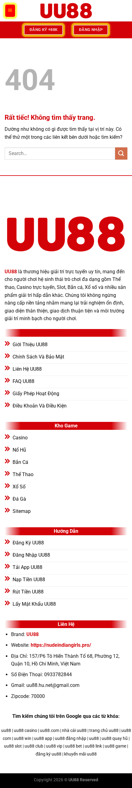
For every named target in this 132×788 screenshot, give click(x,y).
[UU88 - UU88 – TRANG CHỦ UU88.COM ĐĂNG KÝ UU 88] (66, 10)
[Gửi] (121, 153)
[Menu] (10, 11)
